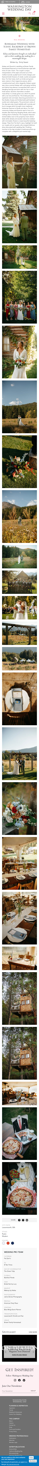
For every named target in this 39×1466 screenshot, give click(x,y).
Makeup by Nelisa (10, 1290)
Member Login (13, 1442)
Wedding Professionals (15, 1412)
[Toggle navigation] (3, 13)
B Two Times (8, 1265)
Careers (11, 1423)
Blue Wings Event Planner (12, 1310)
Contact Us (12, 1425)
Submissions (12, 1438)
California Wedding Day (15, 1451)
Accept (31, 1457)
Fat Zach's (7, 1258)
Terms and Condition (15, 1429)
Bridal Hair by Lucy (10, 1284)
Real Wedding (19, 39)
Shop (10, 1427)
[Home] (19, 8)
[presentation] (6, 1352)
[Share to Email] (27, 1220)
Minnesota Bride (13, 1453)
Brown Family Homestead (12, 1322)
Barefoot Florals (9, 1278)
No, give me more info (13, 1464)
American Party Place (11, 1303)
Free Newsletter (7, 1391)
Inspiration (12, 1408)
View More (33, 1332)
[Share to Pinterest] (23, 1220)
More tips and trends (19, 1355)
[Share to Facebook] (19, 1220)
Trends (11, 1410)
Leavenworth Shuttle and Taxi (13, 1316)
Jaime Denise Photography (13, 1297)
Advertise (11, 1440)
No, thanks (33, 1461)
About (11, 1421)
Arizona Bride (13, 1449)
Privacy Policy (13, 1432)
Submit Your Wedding (15, 1414)
